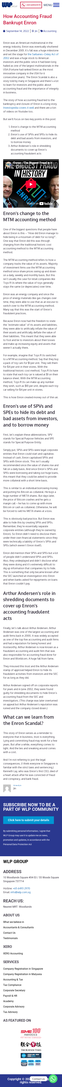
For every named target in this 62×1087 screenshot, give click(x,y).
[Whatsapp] (53, 1078)
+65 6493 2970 (21, 888)
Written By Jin (17, 785)
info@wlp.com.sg (20, 892)
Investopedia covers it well (18, 107)
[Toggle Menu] (56, 5)
